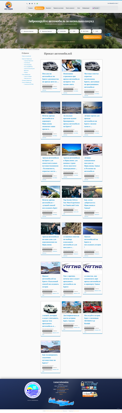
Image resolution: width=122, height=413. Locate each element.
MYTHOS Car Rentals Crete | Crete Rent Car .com (53, 410)
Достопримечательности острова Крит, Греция (71, 318)
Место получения (24, 28)
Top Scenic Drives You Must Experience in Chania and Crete (71, 202)
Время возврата (95, 28)
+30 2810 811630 (62, 387)
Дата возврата (83, 28)
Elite (45, 90)
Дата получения (60, 28)
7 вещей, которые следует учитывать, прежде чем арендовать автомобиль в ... (50, 320)
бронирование (39, 8)
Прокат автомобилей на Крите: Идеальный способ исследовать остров (50, 281)
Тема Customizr (76, 410)
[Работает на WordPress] (67, 410)
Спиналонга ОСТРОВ (28, 84)
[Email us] (29, 3)
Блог (79, 8)
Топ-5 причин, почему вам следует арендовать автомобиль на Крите (71, 281)
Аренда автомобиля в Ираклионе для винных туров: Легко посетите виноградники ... (71, 163)
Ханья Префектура (26, 74)
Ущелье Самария (28, 76)
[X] (34, 3)
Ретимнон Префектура (27, 80)
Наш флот (48, 8)
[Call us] (27, 3)
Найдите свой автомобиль (92, 37)
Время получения (73, 28)
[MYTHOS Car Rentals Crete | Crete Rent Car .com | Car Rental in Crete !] (13, 6)
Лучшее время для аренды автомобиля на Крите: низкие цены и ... (91, 121)
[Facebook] (32, 3)
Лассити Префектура (26, 82)
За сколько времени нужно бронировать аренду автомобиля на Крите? (71, 121)
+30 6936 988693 (59, 389)
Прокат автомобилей (26, 56)
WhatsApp (64, 389)
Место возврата (42, 28)
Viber (67, 389)
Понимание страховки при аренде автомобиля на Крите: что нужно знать (71, 78)
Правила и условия (58, 8)
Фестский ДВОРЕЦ (28, 66)
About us (61, 394)
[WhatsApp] (37, 3)
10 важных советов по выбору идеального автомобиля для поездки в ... (71, 241)
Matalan (26, 72)
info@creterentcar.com (62, 392)
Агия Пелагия (27, 62)
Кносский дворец (27, 64)
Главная (30, 8)
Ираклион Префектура (27, 58)
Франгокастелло (27, 78)
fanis (87, 216)
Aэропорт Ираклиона (28, 60)
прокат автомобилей (47, 88)
